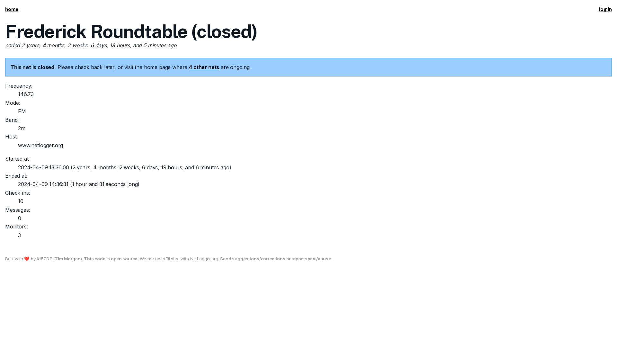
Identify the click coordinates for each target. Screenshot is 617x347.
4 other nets (204, 67)
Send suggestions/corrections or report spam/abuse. (276, 258)
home (11, 9)
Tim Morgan (67, 258)
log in (605, 9)
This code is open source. (111, 258)
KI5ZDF (44, 258)
